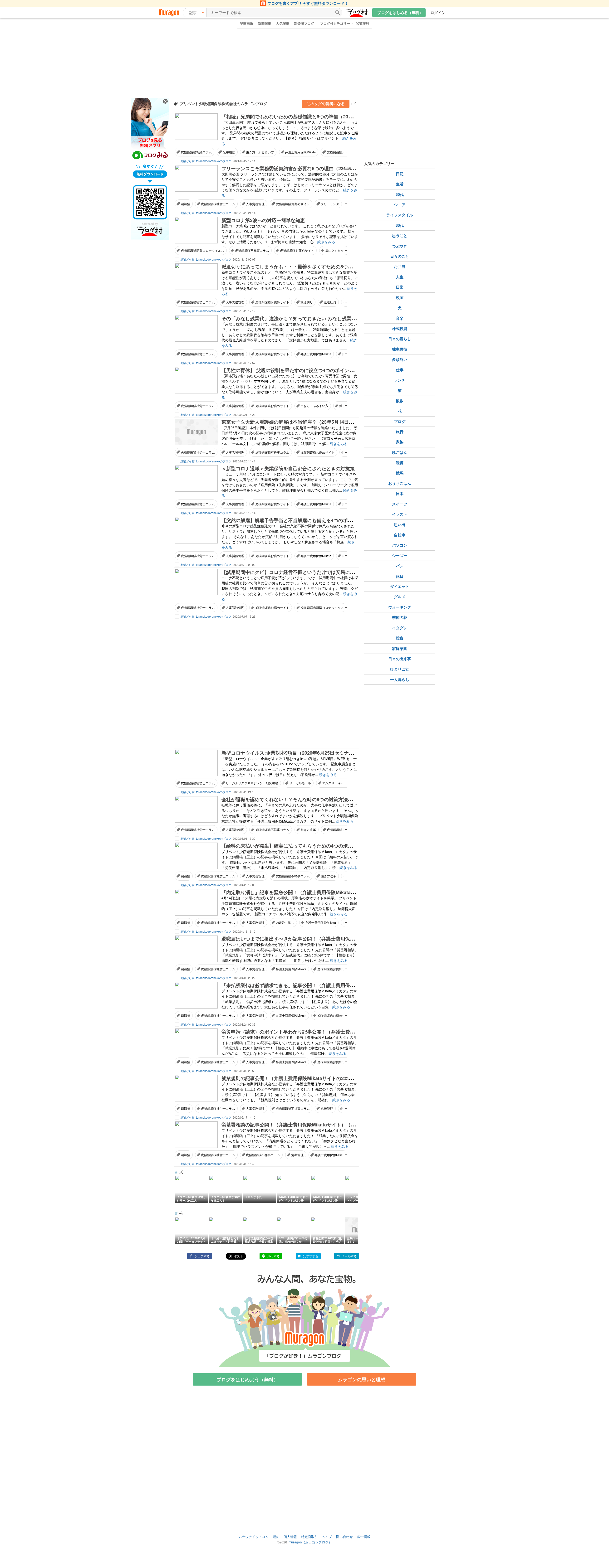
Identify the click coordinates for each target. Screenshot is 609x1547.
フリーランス (330, 204)
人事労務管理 (255, 204)
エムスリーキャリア (336, 783)
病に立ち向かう (336, 250)
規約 (276, 1536)
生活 (399, 184)
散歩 (399, 400)
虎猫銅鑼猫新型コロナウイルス (202, 250)
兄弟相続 (229, 152)
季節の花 (399, 617)
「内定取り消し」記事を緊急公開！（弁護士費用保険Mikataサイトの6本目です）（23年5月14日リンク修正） (339, 892)
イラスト (399, 514)
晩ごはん (399, 452)
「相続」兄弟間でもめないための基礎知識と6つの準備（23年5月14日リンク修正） (310, 116)
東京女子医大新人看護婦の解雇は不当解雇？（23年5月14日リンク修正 (297, 421)
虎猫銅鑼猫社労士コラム (218, 204)
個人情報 (290, 1536)
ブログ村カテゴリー (335, 23)
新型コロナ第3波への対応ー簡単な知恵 (263, 220)
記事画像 (246, 23)
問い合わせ (344, 1536)
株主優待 (399, 349)
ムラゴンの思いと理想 (361, 1379)
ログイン (438, 12)
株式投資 (399, 328)
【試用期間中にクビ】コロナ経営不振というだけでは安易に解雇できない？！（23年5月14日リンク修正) (333, 571)
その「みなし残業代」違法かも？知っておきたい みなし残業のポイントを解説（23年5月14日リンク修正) (334, 318)
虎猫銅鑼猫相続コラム (196, 152)
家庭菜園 (399, 648)
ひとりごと (399, 669)
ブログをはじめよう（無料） (247, 1379)
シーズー (399, 555)
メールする (349, 1256)
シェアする (202, 1256)
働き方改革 (308, 829)
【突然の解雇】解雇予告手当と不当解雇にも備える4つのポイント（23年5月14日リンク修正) (320, 520)
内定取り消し (285, 922)
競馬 (399, 473)
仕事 (399, 370)
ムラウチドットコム (254, 1536)
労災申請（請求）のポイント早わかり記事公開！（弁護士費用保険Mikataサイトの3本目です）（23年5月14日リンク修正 (351, 1031)
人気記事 (282, 23)
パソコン (399, 545)
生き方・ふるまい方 (260, 152)
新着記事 (264, 23)
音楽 (399, 318)
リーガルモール (300, 783)
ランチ (399, 380)
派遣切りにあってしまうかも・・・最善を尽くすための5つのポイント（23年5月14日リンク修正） (326, 266)
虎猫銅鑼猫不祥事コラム (252, 250)
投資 (399, 638)
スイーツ (399, 504)
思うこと (399, 235)
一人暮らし (399, 679)
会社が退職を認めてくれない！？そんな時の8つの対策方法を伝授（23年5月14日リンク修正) (320, 799)
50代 (400, 194)
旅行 (399, 431)
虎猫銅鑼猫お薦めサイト (293, 204)
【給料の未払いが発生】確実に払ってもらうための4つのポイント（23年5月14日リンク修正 (319, 845)
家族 (399, 442)
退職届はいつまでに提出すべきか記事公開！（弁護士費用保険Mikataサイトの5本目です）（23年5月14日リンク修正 (346, 938)
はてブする (310, 1256)
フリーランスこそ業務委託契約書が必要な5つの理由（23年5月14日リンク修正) (306, 168)
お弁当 (399, 266)
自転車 (399, 535)
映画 (399, 297)
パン (399, 565)
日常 (399, 287)
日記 (399, 173)
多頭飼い (399, 359)
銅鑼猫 (185, 204)
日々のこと (399, 256)
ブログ (399, 421)
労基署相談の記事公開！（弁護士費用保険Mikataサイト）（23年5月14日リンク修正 (311, 1124)
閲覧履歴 (362, 23)
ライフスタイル (399, 215)
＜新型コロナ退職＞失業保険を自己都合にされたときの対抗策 (288, 468)
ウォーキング (399, 607)
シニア (399, 204)
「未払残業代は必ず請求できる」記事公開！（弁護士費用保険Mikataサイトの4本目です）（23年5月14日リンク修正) (347, 985)
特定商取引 (309, 1536)
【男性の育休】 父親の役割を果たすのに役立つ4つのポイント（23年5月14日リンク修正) (316, 370)
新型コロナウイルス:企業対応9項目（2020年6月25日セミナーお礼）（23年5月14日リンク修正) (323, 752)
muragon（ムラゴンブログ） (310, 1542)
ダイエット (399, 586)
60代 (400, 225)
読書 (399, 462)
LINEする (273, 1256)
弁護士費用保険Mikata (300, 152)
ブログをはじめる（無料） (400, 12)
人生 (399, 277)
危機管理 (327, 1108)
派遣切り (306, 302)
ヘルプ (327, 1536)
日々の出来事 (399, 658)
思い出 (399, 524)
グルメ (399, 596)
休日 (399, 576)
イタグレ (399, 627)
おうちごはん (399, 483)
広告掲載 (363, 1536)
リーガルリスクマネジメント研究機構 (252, 783)
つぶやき (399, 246)
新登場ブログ (304, 23)
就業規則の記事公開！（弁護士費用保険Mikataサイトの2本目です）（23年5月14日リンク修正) (323, 1078)
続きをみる (326, 241)
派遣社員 (330, 302)
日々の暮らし (399, 338)
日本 (399, 493)
